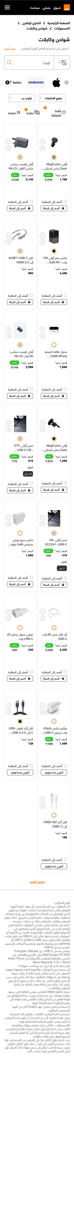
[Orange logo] (65, 7)
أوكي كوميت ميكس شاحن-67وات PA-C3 (21, 166)
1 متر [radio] (62, 568)
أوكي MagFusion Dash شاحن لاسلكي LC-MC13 (55, 447)
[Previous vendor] (66, 82)
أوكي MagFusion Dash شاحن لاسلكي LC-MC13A (55, 166)
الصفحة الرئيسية (58, 22)
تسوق (56, 7)
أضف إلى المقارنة (52, 201)
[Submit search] (9, 62)
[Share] (42, 148)
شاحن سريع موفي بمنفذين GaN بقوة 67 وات (22, 542)
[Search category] (62, 62)
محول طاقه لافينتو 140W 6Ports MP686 (56, 353)
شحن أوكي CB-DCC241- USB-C (56, 542)
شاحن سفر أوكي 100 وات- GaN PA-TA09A (55, 259)
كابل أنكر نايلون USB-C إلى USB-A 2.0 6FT (21, 730)
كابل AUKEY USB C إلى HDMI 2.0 (21, 259)
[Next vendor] (7, 82)
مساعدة (35, 7)
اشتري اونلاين (31, 22)
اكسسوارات (62, 28)
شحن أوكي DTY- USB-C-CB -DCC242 (23, 447)
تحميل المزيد (37, 881)
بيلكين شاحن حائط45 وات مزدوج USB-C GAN (55, 730)
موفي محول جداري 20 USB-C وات (20, 636)
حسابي (47, 7)
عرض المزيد (10, 48)
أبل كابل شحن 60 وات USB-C (54, 636)
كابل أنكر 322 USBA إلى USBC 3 (55, 824)
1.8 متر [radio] (28, 473)
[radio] (54, 157)
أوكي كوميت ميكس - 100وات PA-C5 (21, 353)
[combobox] (29, 62)
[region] (54, 170)
